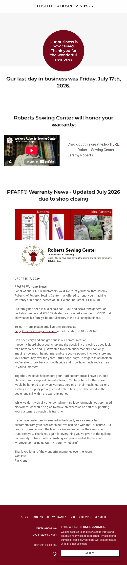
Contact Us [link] (41, 517)
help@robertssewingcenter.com (36, 331)
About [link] (25, 517)
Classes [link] (100, 517)
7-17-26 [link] (86, 6)
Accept (90, 553)
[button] (13, 6)
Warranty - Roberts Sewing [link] (72, 517)
